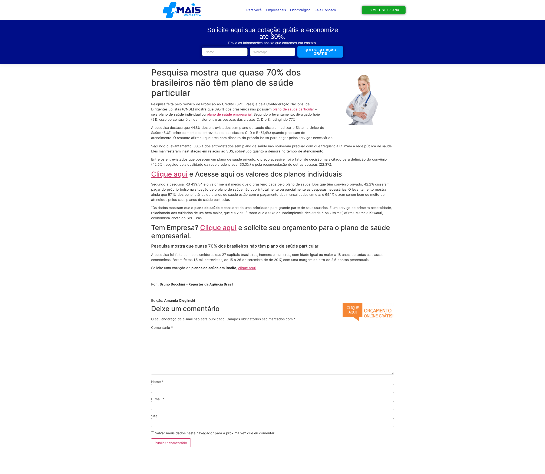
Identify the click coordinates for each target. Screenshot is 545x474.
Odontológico (300, 10)
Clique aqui (169, 174)
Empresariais (276, 10)
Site (154, 416)
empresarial (229, 114)
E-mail (157, 399)
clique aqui (247, 268)
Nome (157, 381)
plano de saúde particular (293, 109)
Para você (254, 10)
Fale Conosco (325, 10)
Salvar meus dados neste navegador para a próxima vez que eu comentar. (215, 433)
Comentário (162, 327)
